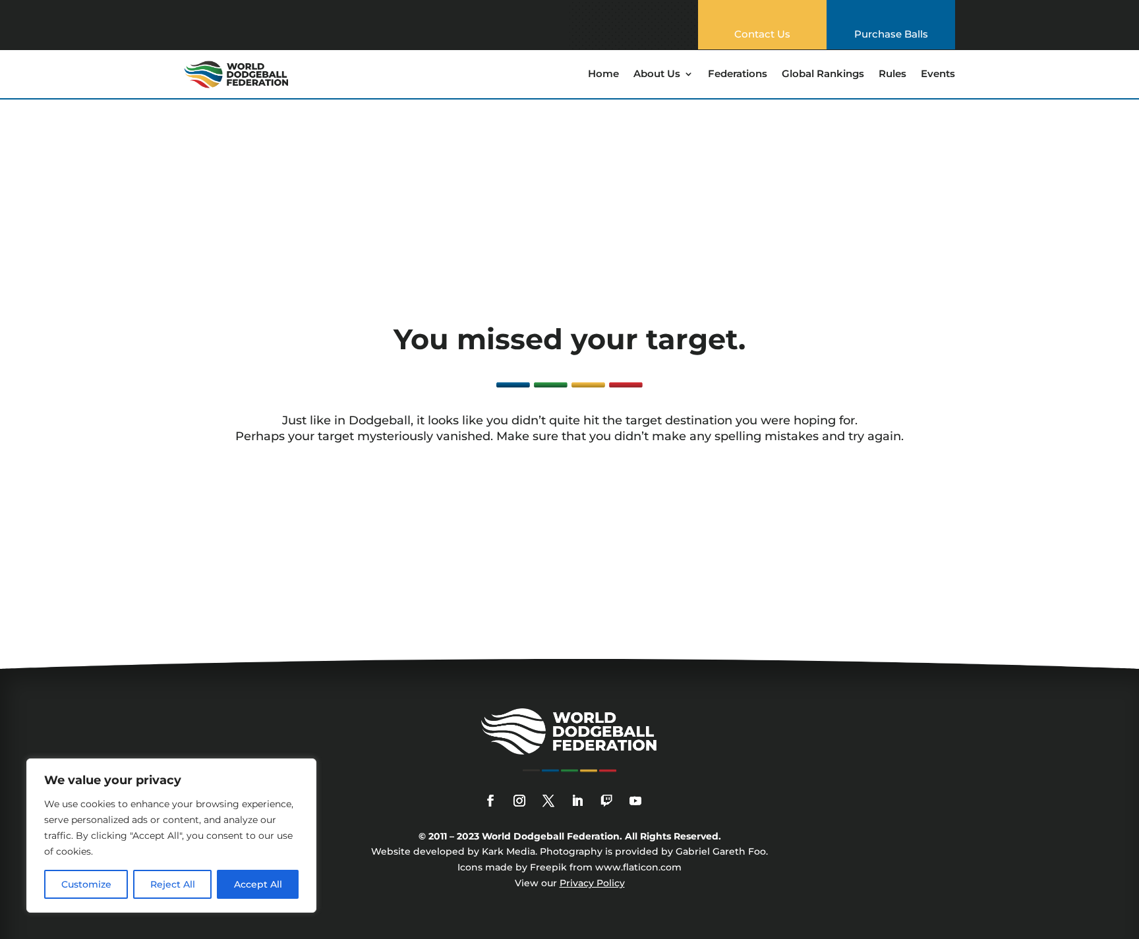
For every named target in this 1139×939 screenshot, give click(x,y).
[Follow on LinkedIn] (577, 800)
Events (938, 74)
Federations (737, 74)
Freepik (548, 867)
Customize (86, 884)
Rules (892, 74)
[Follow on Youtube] (635, 800)
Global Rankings (823, 74)
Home (603, 74)
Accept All (258, 884)
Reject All (172, 884)
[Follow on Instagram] (519, 800)
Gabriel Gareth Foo (721, 851)
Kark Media (508, 851)
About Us (656, 74)
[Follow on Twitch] (606, 800)
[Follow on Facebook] (490, 800)
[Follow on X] (548, 800)
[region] (171, 835)
